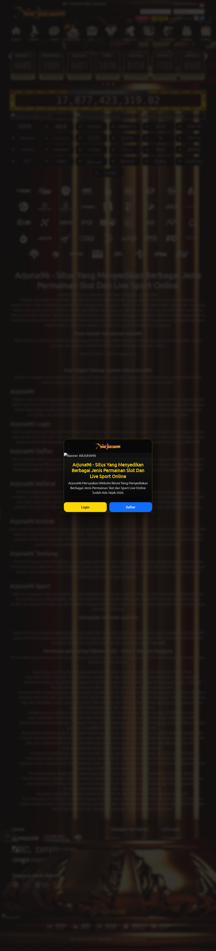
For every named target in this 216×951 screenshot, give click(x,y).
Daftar (130, 507)
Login (85, 507)
